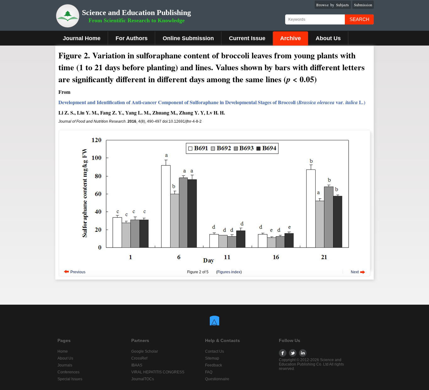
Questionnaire (217, 379)
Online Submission (188, 38)
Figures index (229, 272)
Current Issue (247, 38)
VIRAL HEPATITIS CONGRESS (157, 372)
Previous (77, 272)
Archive (290, 38)
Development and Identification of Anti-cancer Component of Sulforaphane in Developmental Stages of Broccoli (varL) (211, 102)
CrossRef (139, 358)
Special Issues (69, 379)
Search (359, 19)
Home (62, 351)
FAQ (208, 372)
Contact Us (214, 351)
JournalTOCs (142, 379)
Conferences (68, 372)
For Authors (132, 38)
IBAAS (136, 365)
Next (355, 272)
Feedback (213, 365)
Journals (64, 365)
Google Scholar (144, 351)
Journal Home (81, 38)
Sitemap (212, 358)
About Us (328, 38)
